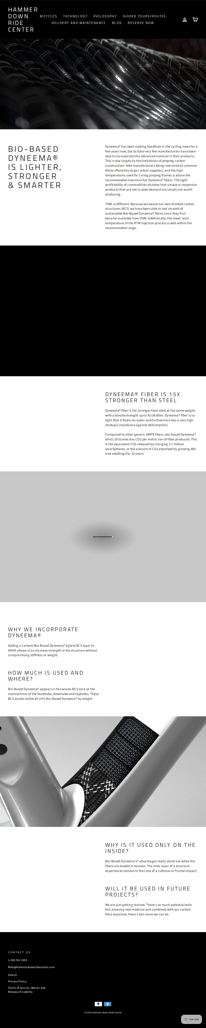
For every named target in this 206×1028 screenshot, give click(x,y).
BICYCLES (48, 16)
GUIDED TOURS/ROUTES (144, 16)
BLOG (117, 22)
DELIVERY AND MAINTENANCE (79, 22)
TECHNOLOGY (75, 16)
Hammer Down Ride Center (23, 19)
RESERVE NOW (141, 22)
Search (12, 975)
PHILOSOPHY (105, 16)
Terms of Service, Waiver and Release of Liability (26, 990)
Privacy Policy (17, 981)
